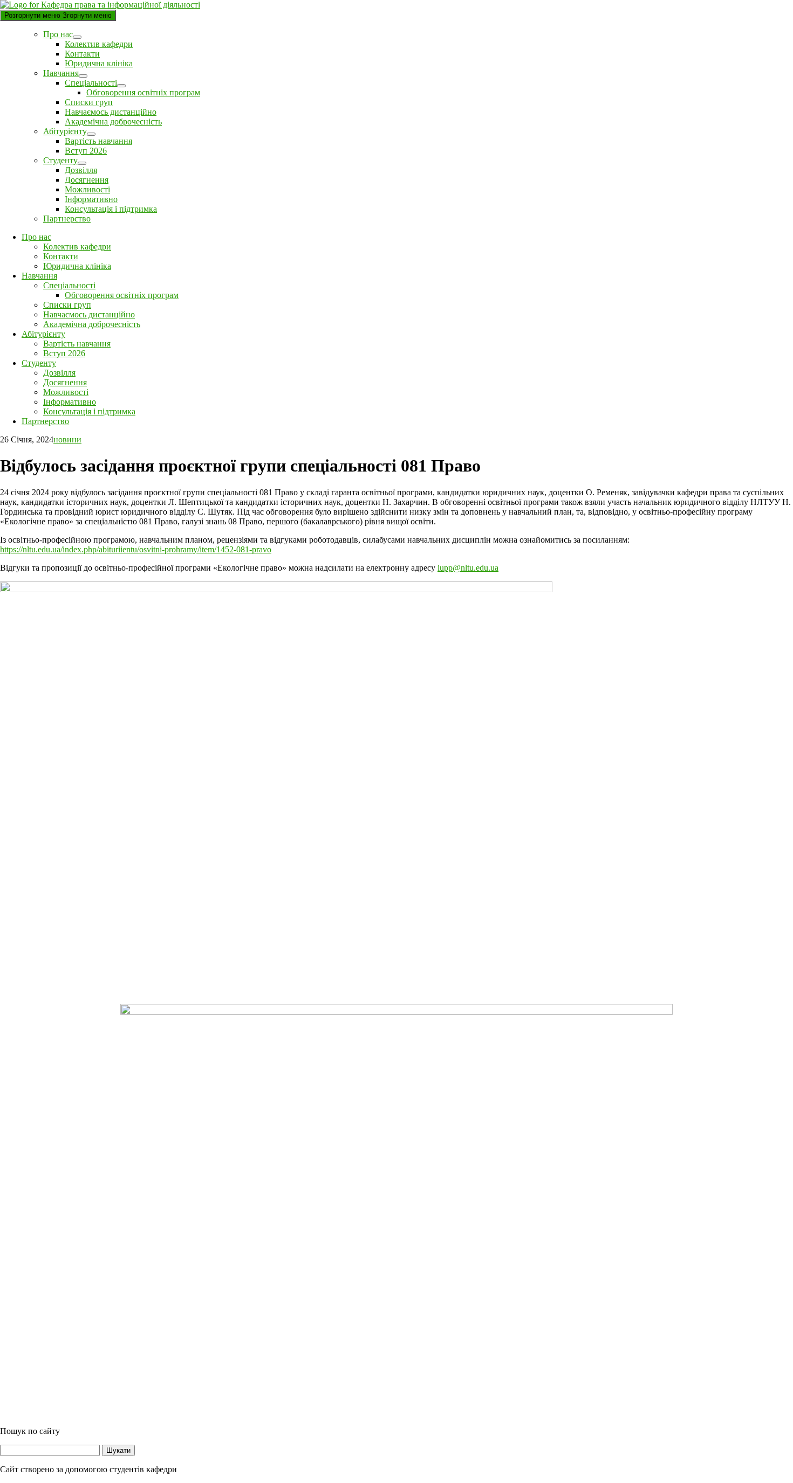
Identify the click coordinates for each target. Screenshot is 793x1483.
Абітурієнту (65, 131)
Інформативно (91, 199)
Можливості (87, 189)
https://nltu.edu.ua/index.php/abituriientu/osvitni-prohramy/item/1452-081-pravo (135, 549)
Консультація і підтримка (111, 208)
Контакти (82, 53)
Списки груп (89, 102)
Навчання (61, 73)
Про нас (58, 34)
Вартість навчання (98, 140)
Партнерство (67, 218)
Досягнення (86, 179)
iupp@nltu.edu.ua (467, 567)
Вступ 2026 (86, 150)
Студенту (60, 160)
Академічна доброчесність (113, 121)
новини (67, 439)
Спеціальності (91, 82)
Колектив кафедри (99, 43)
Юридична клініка (99, 63)
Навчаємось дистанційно (110, 111)
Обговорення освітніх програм (143, 92)
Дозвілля (81, 170)
